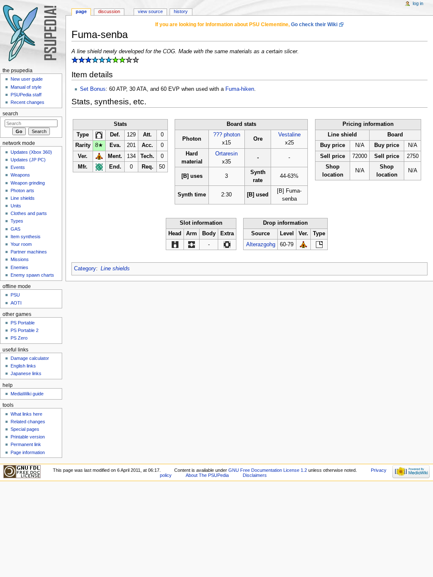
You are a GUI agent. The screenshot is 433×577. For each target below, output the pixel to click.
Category (85, 269)
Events (18, 167)
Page (81, 11)
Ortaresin (226, 154)
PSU (15, 294)
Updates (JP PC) (28, 159)
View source (150, 11)
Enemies (19, 267)
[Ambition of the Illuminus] (99, 156)
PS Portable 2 (24, 330)
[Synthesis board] (319, 245)
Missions (20, 259)
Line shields (115, 269)
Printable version (28, 436)
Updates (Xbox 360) (31, 152)
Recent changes (27, 102)
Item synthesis (26, 236)
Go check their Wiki (314, 24)
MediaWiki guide (27, 393)
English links (23, 365)
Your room (21, 244)
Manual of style (26, 87)
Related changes (28, 421)
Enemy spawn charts (32, 275)
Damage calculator (30, 358)
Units (16, 205)
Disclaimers (255, 475)
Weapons (20, 174)
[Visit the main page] (33, 32)
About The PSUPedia (207, 475)
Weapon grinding (28, 182)
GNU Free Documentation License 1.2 (267, 470)
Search (10, 113)
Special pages (25, 429)
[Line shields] (99, 135)
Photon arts (22, 190)
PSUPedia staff (26, 94)
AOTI (16, 302)
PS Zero (19, 337)
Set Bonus (93, 89)
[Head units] (175, 245)
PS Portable (23, 322)
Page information (28, 452)
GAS (15, 228)
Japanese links (26, 373)
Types (17, 220)
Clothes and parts (29, 213)
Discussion (109, 11)
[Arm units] (191, 245)
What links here (26, 413)
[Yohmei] (99, 167)
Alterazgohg (260, 245)
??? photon (226, 135)
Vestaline (289, 135)
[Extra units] (227, 245)
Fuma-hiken (239, 89)
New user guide (27, 79)
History (181, 11)
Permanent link (26, 444)
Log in (418, 3)
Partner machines (29, 251)
